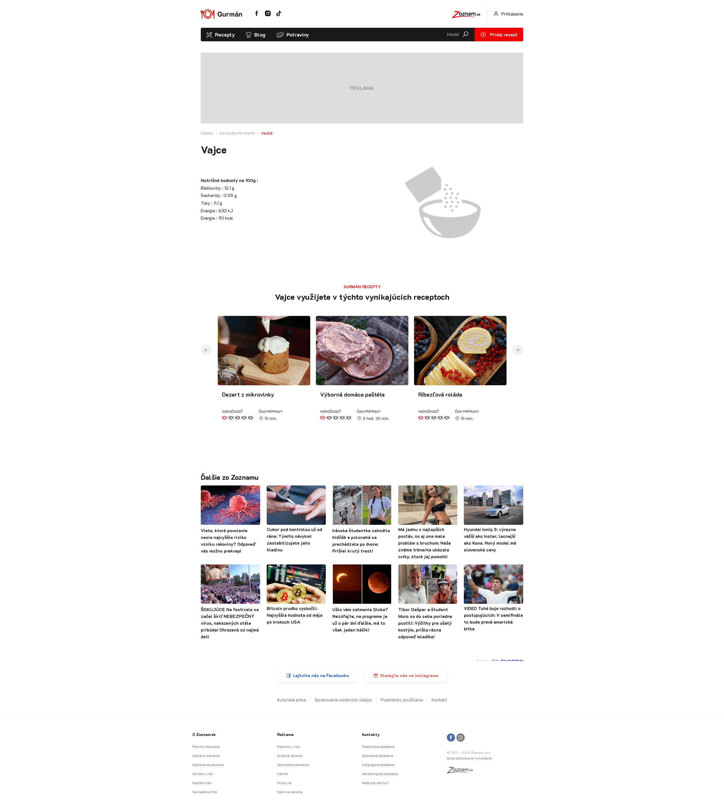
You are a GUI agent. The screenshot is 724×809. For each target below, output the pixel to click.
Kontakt (439, 700)
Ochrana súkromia (206, 755)
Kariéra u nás (202, 773)
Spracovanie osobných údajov (343, 700)
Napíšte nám (202, 782)
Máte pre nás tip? (375, 782)
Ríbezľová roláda (440, 394)
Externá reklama (289, 755)
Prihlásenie (511, 14)
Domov (207, 133)
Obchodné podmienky (293, 764)
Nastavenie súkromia (208, 764)
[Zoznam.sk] (462, 771)
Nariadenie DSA (204, 791)
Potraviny (297, 34)
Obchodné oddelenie (377, 755)
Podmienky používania (402, 700)
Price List (284, 782)
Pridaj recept (503, 34)
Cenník (282, 773)
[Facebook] (451, 738)
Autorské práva (291, 700)
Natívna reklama (290, 791)
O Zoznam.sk (204, 734)
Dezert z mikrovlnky (248, 394)
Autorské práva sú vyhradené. (469, 758)
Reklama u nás (288, 746)
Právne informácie (206, 746)
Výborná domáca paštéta (352, 394)
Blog (259, 34)
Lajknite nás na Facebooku (321, 675)
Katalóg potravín (237, 133)
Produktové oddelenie (378, 746)
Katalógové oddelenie (378, 764)
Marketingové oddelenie (380, 773)
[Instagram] (460, 738)
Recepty (225, 34)
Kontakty (371, 734)
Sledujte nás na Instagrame (409, 675)
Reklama (285, 734)
